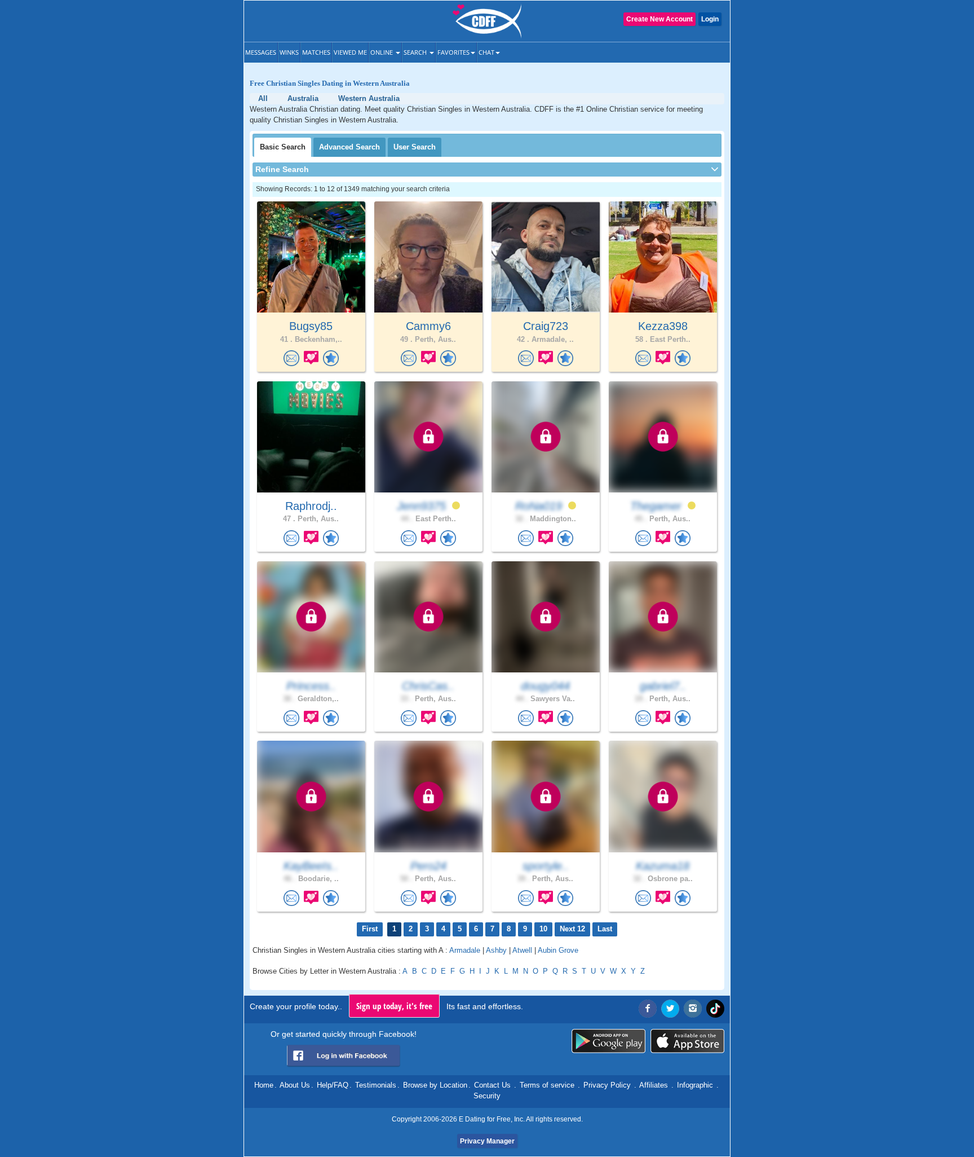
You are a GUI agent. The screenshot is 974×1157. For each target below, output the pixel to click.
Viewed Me (350, 52)
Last (604, 929)
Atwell (522, 950)
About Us (295, 1085)
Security (487, 1096)
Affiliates (653, 1085)
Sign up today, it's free (394, 1005)
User (414, 147)
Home (263, 1085)
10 (543, 929)
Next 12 (572, 929)
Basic (283, 147)
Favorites (453, 52)
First (370, 929)
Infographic (695, 1085)
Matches (316, 52)
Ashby (496, 950)
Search (416, 52)
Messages (260, 52)
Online (382, 52)
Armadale (464, 950)
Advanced (349, 147)
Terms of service (547, 1085)
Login (710, 19)
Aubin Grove (558, 950)
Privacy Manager (487, 1141)
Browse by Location (435, 1085)
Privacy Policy (607, 1085)
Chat (486, 52)
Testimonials (375, 1085)
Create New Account (659, 19)
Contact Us (492, 1085)
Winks (289, 52)
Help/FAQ (332, 1085)
